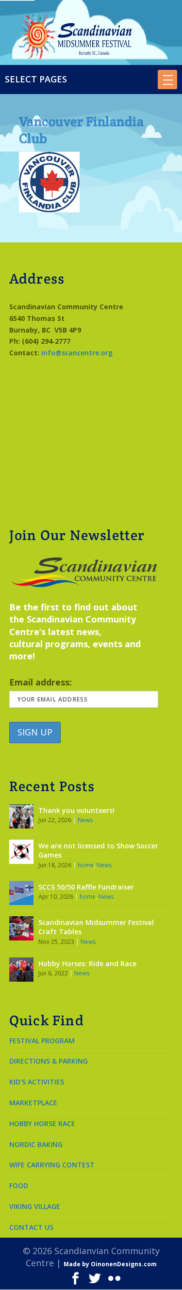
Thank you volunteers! (76, 810)
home (86, 865)
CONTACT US (31, 1227)
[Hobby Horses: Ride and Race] (21, 969)
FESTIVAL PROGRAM (42, 1040)
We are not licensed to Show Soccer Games (98, 850)
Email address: (40, 682)
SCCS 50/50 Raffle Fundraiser (86, 887)
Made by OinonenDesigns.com (110, 1264)
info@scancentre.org (77, 352)
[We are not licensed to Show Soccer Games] (21, 852)
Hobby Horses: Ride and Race (87, 963)
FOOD (18, 1185)
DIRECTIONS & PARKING (48, 1061)
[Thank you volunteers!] (21, 816)
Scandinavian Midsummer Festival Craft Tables (96, 927)
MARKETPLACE (33, 1102)
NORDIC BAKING (36, 1144)
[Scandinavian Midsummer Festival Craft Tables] (21, 928)
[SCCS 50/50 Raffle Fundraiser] (21, 893)
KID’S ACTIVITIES (36, 1081)
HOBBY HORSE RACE (42, 1123)
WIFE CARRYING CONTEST (52, 1164)
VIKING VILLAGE (34, 1206)
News (85, 820)
